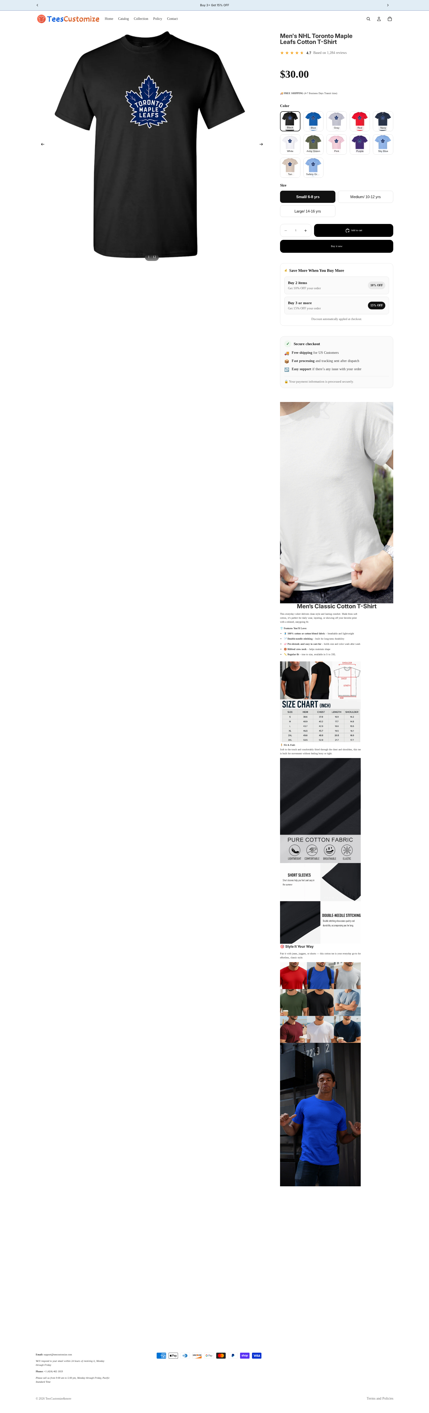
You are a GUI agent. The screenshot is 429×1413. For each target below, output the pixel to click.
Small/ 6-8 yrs (308, 197)
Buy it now (336, 246)
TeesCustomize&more (58, 1398)
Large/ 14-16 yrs (307, 211)
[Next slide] (262, 145)
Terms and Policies (380, 1398)
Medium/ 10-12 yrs (365, 197)
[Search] (368, 18)
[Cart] (389, 18)
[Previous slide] (41, 145)
